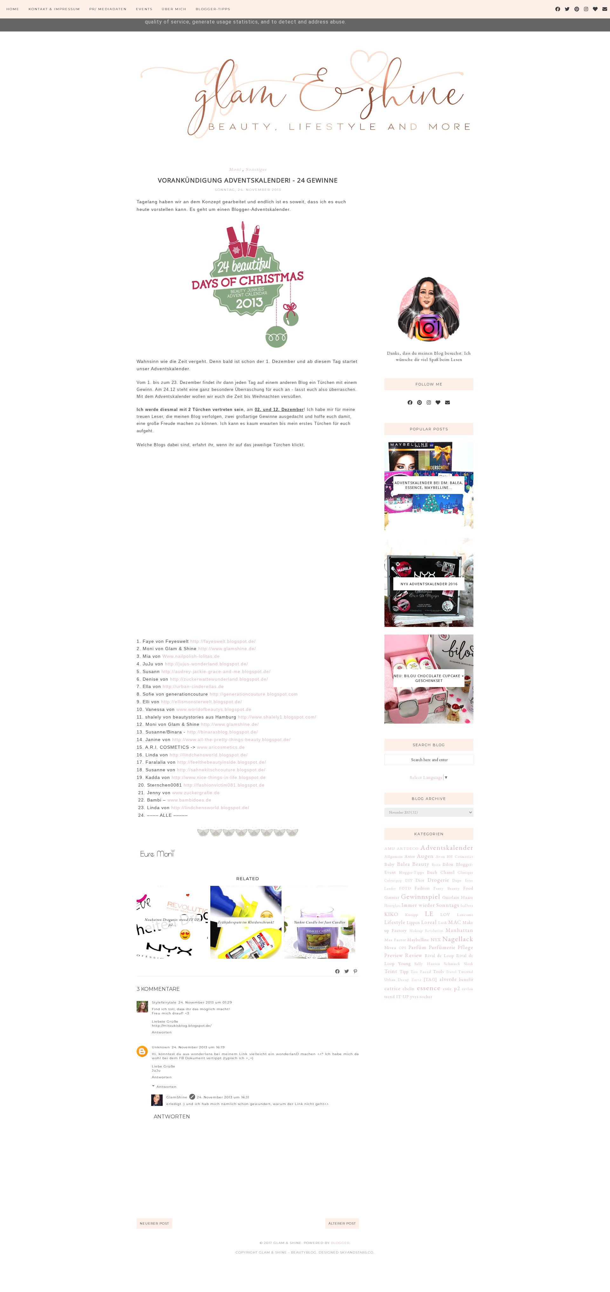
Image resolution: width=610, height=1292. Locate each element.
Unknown (161, 1047)
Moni (235, 169)
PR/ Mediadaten (108, 9)
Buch (432, 872)
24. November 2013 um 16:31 (223, 1097)
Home (12, 9)
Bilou (448, 864)
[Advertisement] (432, 209)
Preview (393, 955)
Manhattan (459, 930)
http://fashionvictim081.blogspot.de (225, 785)
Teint (390, 971)
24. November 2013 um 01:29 (205, 1002)
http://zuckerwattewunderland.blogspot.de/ (219, 679)
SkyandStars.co (356, 1252)
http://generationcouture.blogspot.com (255, 694)
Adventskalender (446, 847)
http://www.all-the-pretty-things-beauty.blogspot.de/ (232, 739)
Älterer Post (342, 1223)
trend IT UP (396, 996)
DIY (409, 880)
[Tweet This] (346, 971)
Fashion (422, 888)
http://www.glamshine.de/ (228, 648)
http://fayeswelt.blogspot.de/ (223, 641)
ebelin (409, 988)
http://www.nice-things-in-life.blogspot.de (219, 777)
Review (414, 955)
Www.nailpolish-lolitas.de (191, 656)
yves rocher (421, 996)
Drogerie (438, 879)
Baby (389, 864)
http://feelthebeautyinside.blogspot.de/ (222, 762)
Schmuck (452, 963)
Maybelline (418, 939)
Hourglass (392, 905)
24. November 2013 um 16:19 (198, 1047)
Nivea (390, 947)
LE (429, 913)
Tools (438, 971)
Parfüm (417, 947)
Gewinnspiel (420, 896)
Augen (425, 855)
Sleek (468, 963)
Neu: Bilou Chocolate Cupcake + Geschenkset (429, 678)
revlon (467, 988)
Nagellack (457, 938)
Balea (403, 863)
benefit (466, 979)
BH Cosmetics (460, 856)
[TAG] (430, 979)
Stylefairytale (164, 1002)
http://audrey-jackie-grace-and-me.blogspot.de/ (216, 671)
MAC (454, 922)
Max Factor (395, 939)
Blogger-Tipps (213, 9)
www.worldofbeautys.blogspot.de (214, 709)
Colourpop (393, 880)
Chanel (447, 872)
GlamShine (176, 1097)
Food (468, 888)
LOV (445, 914)
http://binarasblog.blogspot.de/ (223, 731)
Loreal (429, 922)
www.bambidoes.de (190, 799)
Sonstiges (256, 169)
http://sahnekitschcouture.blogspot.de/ (222, 769)
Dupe (457, 880)
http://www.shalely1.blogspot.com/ (277, 716)
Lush (442, 922)
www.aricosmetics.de (222, 747)
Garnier (391, 897)
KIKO (391, 914)
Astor (409, 856)
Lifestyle (394, 922)
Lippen (413, 922)
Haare (467, 897)
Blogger (340, 1243)
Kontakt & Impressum (54, 9)
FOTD (405, 888)
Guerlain (450, 897)
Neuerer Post (154, 1223)
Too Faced (420, 971)
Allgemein (393, 856)
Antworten (162, 1032)
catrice (392, 988)
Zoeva (416, 979)
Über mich (174, 9)
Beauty (420, 863)
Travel (451, 971)
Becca (436, 864)
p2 (457, 988)
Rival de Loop (439, 955)
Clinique (465, 872)
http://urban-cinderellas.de (194, 686)
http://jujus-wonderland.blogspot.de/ (206, 663)
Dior (420, 880)
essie (447, 988)
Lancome (465, 914)
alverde (448, 979)
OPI (402, 947)
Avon (440, 856)
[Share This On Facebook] (337, 971)
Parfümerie (442, 947)
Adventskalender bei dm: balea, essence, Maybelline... (429, 485)
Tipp (404, 971)
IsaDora (467, 905)
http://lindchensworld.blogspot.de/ (209, 754)
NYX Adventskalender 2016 (429, 583)
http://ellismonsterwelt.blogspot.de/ (202, 701)
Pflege (465, 947)
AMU (389, 848)
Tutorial (465, 971)
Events (144, 9)
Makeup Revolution (427, 930)
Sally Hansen (427, 963)
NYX (436, 939)
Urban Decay (396, 979)
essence (429, 987)
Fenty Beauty (446, 888)
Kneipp (411, 914)
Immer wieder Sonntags (430, 904)
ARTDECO (407, 848)
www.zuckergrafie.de (196, 792)
